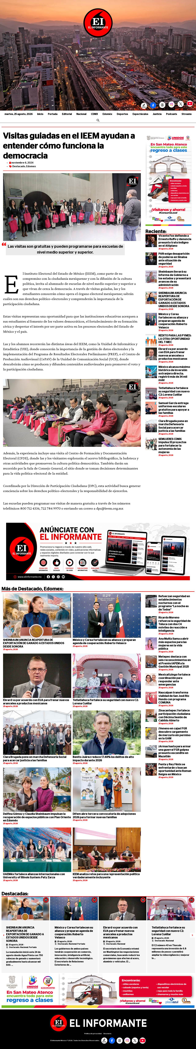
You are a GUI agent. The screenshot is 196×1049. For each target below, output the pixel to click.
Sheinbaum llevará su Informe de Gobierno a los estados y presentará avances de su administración (174, 278)
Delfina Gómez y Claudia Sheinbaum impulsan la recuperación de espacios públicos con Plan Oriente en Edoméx (37, 817)
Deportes (122, 114)
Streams (187, 114)
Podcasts (171, 114)
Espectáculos (140, 114)
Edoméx (107, 114)
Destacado (18, 166)
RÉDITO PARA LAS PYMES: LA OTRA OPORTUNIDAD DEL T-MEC (174, 339)
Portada (52, 114)
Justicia (157, 114)
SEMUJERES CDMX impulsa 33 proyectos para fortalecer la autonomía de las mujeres (172, 446)
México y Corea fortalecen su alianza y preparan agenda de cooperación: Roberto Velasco (173, 321)
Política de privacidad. (93, 1033)
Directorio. (108, 1033)
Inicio (40, 114)
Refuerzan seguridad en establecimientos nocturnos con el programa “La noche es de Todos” (174, 603)
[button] (3, 935)
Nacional (81, 114)
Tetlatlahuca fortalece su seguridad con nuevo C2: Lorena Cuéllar (174, 391)
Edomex (31, 166)
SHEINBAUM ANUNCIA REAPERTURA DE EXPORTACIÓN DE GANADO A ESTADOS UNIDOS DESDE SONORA (173, 300)
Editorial (67, 114)
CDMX (94, 114)
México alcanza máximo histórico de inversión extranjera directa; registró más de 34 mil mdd (174, 374)
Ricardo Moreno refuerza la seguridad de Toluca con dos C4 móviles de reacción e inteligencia (174, 624)
